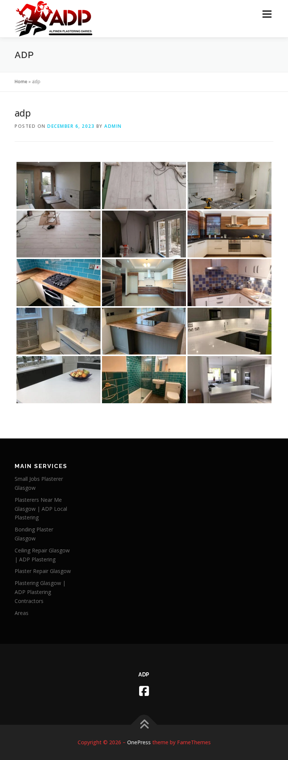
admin (113, 126)
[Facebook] (144, 691)
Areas (21, 612)
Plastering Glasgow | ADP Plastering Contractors (40, 591)
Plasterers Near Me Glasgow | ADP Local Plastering (41, 508)
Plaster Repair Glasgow (43, 570)
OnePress (139, 742)
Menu (266, 13)
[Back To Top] (144, 724)
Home (21, 81)
